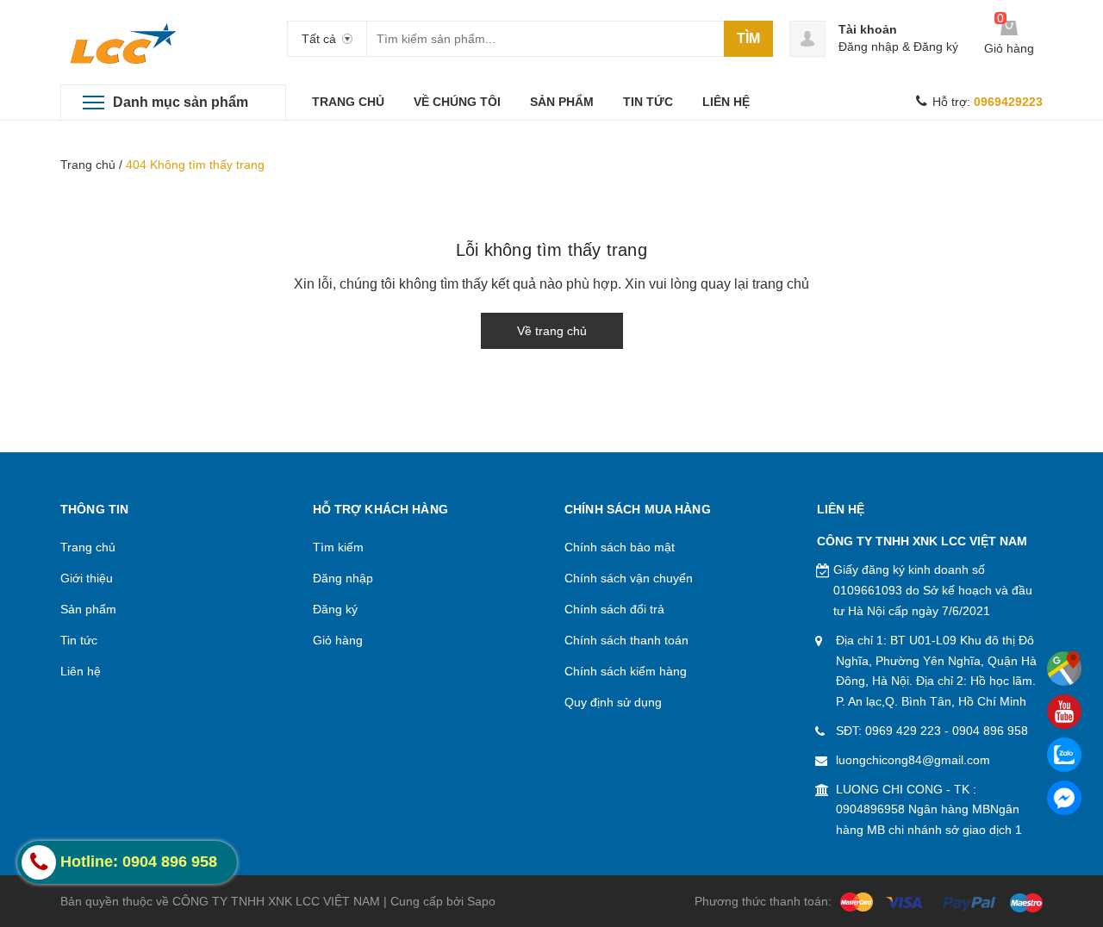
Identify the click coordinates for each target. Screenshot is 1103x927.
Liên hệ (80, 671)
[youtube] (1064, 711)
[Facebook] (1064, 798)
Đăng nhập (868, 46)
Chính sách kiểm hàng (625, 671)
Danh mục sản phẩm (180, 102)
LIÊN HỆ (726, 102)
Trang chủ (87, 164)
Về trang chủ (552, 331)
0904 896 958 (990, 730)
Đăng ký (935, 46)
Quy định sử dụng (613, 702)
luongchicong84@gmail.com (913, 760)
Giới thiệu (86, 578)
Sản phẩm (88, 609)
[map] (1064, 668)
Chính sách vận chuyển (628, 578)
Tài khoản (867, 29)
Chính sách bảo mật (619, 547)
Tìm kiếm (338, 547)
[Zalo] (1064, 754)
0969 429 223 (903, 730)
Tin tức (78, 640)
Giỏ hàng (338, 640)
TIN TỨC (648, 102)
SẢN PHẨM (562, 102)
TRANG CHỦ (348, 102)
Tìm (748, 38)
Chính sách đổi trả (614, 609)
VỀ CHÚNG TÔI (457, 102)
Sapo (481, 901)
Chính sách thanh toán (626, 640)
